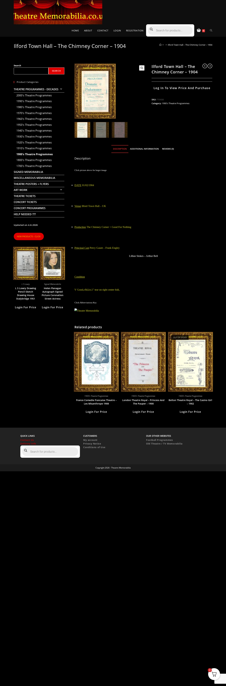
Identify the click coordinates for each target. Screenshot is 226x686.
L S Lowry (26, 284)
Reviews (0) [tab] (168, 148)
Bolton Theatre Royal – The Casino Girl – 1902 (190, 402)
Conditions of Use (94, 447)
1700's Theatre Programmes (34, 166)
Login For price (96, 412)
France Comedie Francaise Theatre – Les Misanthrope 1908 (96, 402)
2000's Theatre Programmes (34, 95)
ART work (20, 190)
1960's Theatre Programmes (34, 119)
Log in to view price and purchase (182, 88)
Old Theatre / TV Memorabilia (164, 443)
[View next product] (210, 66)
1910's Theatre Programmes (34, 148)
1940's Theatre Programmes (34, 130)
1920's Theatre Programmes (34, 142)
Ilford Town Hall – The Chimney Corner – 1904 (190, 44)
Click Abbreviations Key (85, 302)
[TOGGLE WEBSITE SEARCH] (211, 30)
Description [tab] (120, 148)
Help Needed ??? (25, 214)
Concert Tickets (25, 202)
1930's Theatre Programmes (34, 136)
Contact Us (27, 440)
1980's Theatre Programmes (34, 107)
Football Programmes (159, 440)
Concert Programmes (29, 208)
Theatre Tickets (25, 196)
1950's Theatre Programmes (34, 125)
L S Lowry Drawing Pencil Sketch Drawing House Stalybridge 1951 (25, 293)
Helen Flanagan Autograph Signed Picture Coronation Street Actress (52, 293)
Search (17, 65)
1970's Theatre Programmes (34, 113)
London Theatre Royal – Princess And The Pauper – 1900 (143, 402)
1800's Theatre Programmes (34, 160)
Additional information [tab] (144, 148)
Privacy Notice (92, 443)
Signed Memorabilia (28, 172)
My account (90, 440)
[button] (141, 68)
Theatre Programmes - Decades (36, 89)
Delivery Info (28, 443)
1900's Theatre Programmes (175, 103)
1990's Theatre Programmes (34, 101)
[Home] (160, 44)
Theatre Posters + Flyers (31, 184)
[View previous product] (205, 66)
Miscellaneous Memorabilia (34, 178)
